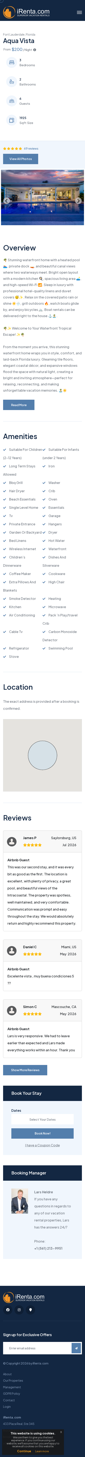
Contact (9, 1400)
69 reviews (31, 148)
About (7, 1374)
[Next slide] (78, 200)
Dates (16, 1110)
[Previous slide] (6, 200)
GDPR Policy (11, 1393)
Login (7, 1406)
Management (12, 1387)
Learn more (42, 1451)
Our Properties (13, 1380)
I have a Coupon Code (42, 1145)
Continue (24, 1451)
